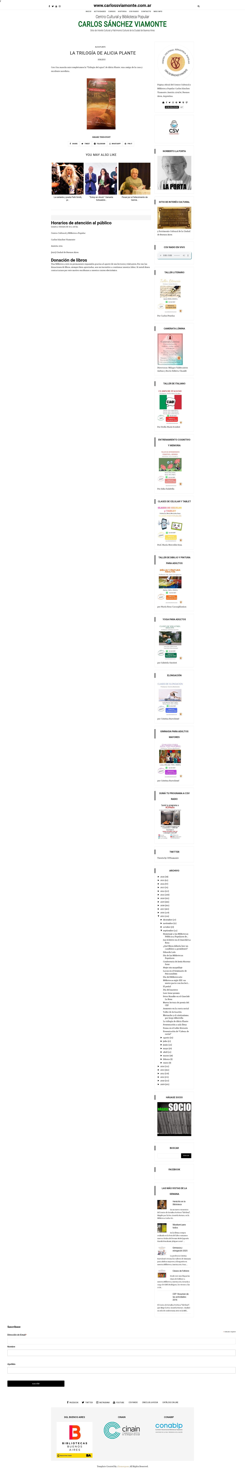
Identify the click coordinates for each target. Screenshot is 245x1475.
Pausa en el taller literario (175, 1028)
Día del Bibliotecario (172, 977)
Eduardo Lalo (169, 952)
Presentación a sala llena (175, 1025)
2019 (162, 902)
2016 (162, 913)
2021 (162, 895)
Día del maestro (170, 990)
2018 (162, 905)
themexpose (123, 1466)
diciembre (167, 920)
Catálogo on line (170, 1402)
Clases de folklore (181, 1271)
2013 (162, 1070)
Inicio (88, 11)
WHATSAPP (116, 144)
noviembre (168, 923)
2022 (162, 891)
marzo (166, 1056)
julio (165, 1041)
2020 (162, 898)
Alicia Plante (100, 47)
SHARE (74, 144)
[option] (67, 183)
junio (165, 1045)
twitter (89, 1402)
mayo (165, 1049)
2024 (162, 884)
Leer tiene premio (171, 993)
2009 (162, 1084)
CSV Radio (134, 11)
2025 (162, 880)
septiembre (168, 931)
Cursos (111, 11)
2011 (162, 1077)
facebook (73, 1402)
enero (165, 1063)
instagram (104, 1402)
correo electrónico (108, 270)
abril (165, 1052)
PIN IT (129, 144)
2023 (162, 887)
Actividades (100, 11)
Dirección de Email (17, 1335)
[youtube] (56, 6)
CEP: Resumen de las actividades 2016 (181, 1297)
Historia (122, 11)
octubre (166, 927)
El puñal (167, 987)
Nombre (11, 1347)
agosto (166, 1038)
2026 (162, 877)
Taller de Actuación (172, 1012)
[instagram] (59, 6)
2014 (162, 1066)
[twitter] (52, 6)
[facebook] (49, 6)
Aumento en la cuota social (176, 1009)
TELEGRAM (101, 144)
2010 (162, 1081)
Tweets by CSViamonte (168, 858)
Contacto (146, 11)
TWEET (87, 144)
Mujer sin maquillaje (172, 968)
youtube (120, 1402)
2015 (162, 916)
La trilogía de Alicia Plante (175, 1021)
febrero (166, 1059)
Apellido (11, 1364)
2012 (162, 1074)
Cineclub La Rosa (150, 1402)
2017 (162, 909)
